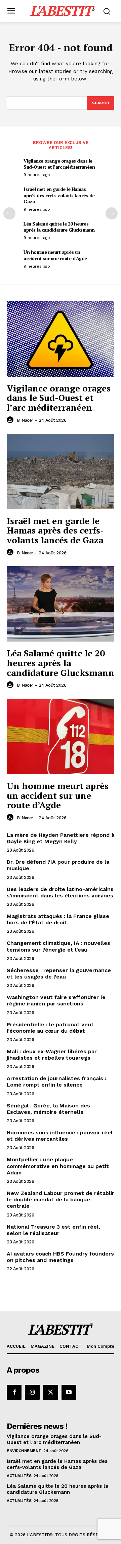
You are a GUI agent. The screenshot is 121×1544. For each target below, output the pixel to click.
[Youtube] (69, 1392)
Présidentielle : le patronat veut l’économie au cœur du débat (50, 1027)
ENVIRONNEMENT (24, 1450)
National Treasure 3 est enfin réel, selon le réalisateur (53, 1230)
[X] (50, 1392)
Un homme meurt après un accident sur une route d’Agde (55, 255)
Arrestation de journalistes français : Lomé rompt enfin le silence (56, 1081)
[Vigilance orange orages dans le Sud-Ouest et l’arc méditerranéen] (60, 339)
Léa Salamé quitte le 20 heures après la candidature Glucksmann (59, 226)
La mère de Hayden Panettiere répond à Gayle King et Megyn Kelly (60, 838)
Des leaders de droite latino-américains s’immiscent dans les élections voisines (60, 892)
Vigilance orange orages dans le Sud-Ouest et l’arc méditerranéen (59, 164)
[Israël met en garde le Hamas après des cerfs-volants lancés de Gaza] (60, 471)
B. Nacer (25, 420)
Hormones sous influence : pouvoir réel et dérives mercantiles (60, 1135)
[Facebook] (14, 1392)
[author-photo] (11, 420)
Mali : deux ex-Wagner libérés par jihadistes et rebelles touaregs (52, 1054)
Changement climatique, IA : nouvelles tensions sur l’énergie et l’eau (58, 946)
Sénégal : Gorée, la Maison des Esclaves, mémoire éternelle (48, 1108)
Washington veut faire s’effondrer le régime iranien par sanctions (56, 1000)
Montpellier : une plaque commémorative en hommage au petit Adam (58, 1165)
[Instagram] (32, 1392)
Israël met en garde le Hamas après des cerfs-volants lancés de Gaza (59, 195)
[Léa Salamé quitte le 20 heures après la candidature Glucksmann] (60, 604)
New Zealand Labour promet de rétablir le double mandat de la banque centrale (60, 1199)
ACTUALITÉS (19, 1475)
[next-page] (112, 213)
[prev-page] (9, 213)
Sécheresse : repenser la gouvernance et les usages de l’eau (59, 973)
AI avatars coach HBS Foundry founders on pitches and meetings (60, 1256)
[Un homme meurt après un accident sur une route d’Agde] (60, 736)
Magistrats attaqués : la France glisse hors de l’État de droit (58, 919)
